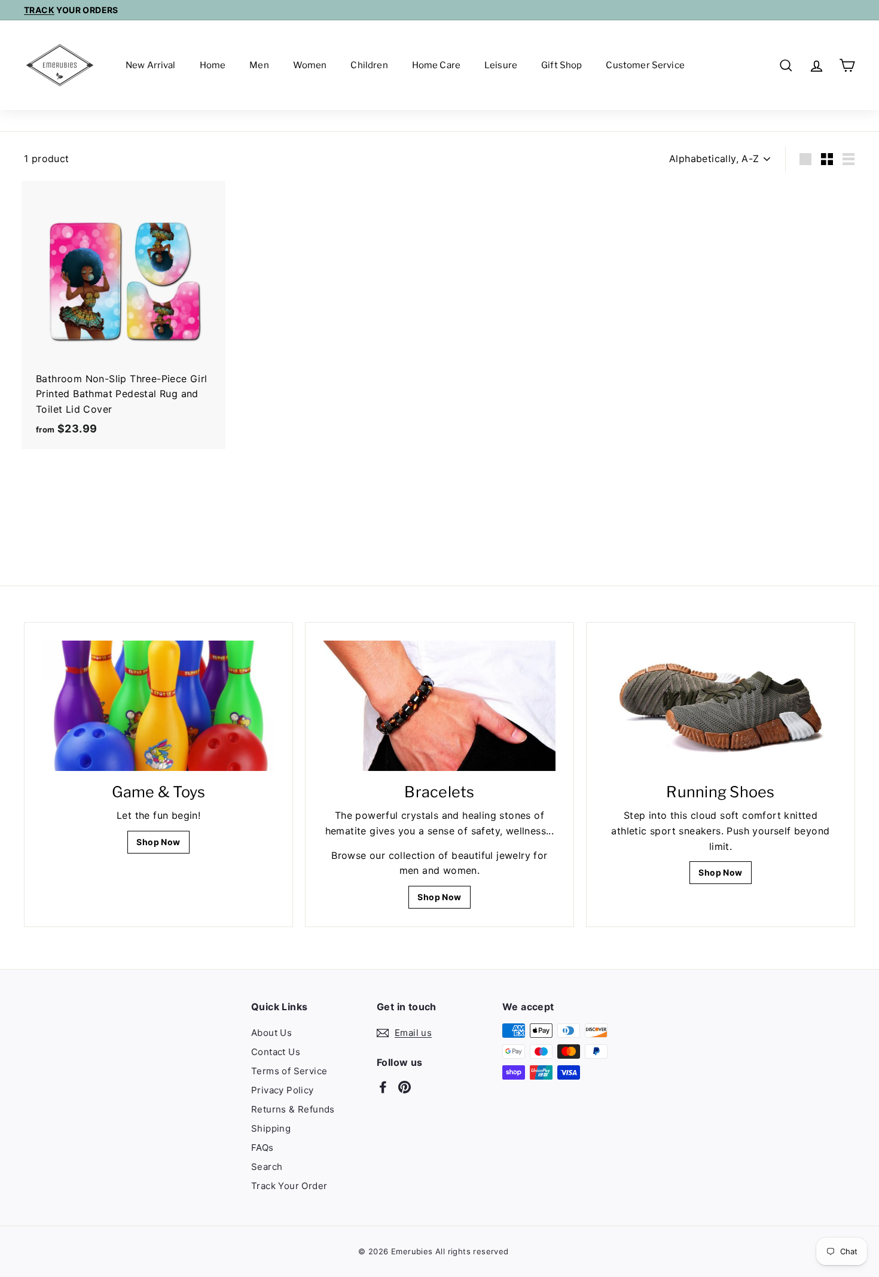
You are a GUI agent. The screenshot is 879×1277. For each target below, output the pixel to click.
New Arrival (151, 65)
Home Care (436, 65)
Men (258, 65)
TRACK (39, 10)
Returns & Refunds (293, 1109)
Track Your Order (289, 1185)
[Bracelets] (439, 706)
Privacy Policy (282, 1090)
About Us (271, 1032)
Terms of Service (289, 1071)
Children (368, 65)
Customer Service (645, 65)
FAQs (262, 1147)
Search (266, 1166)
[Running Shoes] (721, 706)
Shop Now (158, 842)
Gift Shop (561, 65)
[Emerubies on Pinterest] (404, 1087)
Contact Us (275, 1051)
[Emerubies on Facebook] (383, 1087)
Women (310, 65)
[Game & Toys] (158, 706)
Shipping (271, 1128)
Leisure (500, 65)
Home (213, 65)
